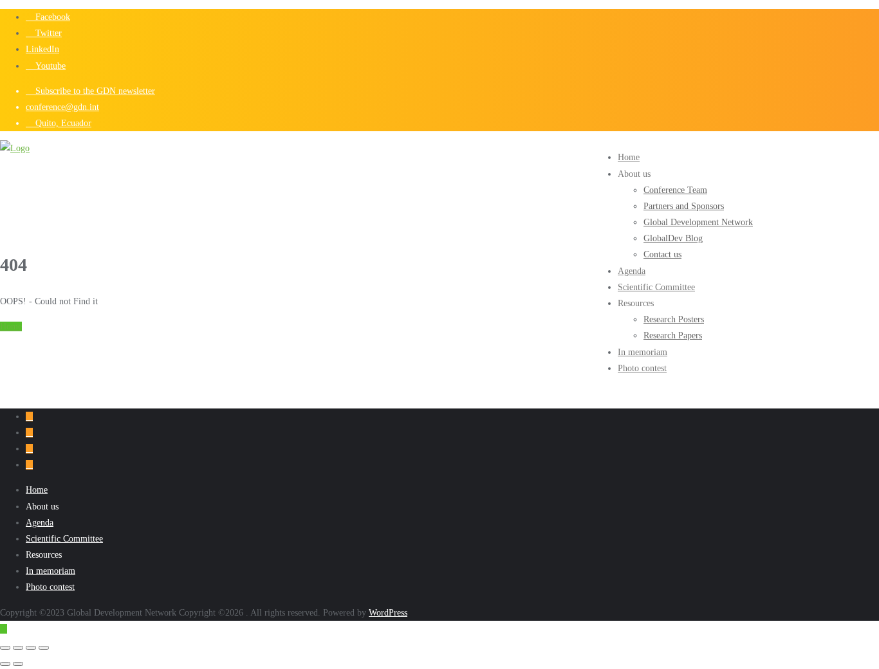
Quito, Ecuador (62, 123)
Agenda (39, 522)
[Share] (31, 648)
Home (11, 326)
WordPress (388, 613)
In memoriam (50, 571)
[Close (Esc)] (44, 648)
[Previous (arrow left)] (5, 664)
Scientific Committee (64, 539)
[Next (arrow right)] (18, 664)
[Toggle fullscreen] (18, 648)
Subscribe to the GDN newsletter (94, 91)
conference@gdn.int (62, 107)
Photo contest (50, 587)
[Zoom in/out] (5, 648)
